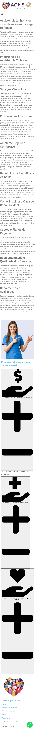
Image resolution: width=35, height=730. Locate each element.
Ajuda (4, 704)
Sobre (4, 714)
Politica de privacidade (9, 707)
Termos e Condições (9, 711)
